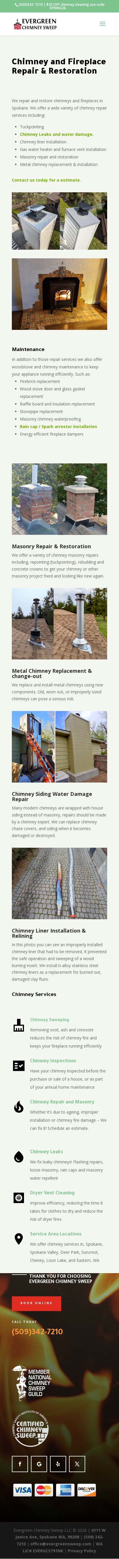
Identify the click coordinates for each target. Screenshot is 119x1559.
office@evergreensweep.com (60, 1544)
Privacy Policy (82, 1550)
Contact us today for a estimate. (46, 180)
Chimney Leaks (46, 1152)
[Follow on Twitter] (77, 1464)
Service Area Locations (55, 1234)
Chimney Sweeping (49, 1020)
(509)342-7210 (31, 4)
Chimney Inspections (53, 1061)
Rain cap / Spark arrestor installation (58, 426)
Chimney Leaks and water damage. (57, 134)
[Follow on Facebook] (20, 1464)
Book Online (37, 1303)
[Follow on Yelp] (58, 1464)
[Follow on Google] (39, 1464)
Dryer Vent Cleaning (52, 1193)
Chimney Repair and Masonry (62, 1102)
